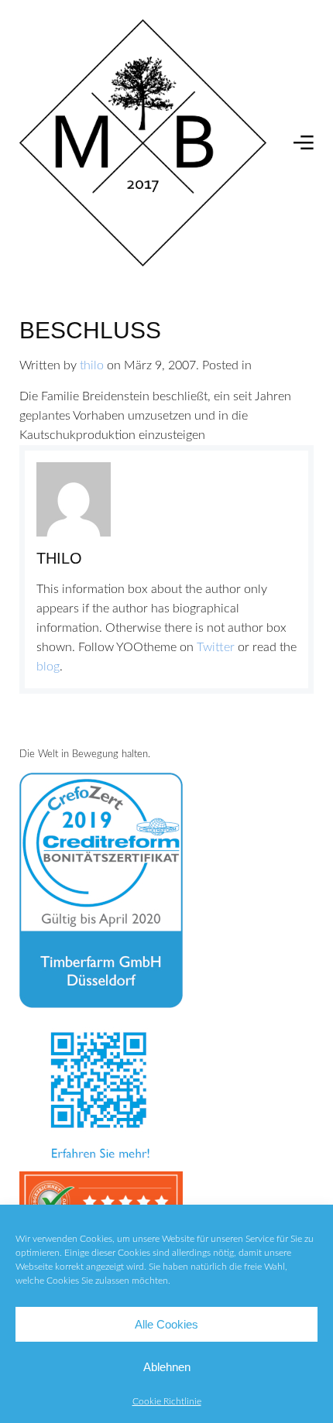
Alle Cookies (166, 1324)
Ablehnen (167, 1366)
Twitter (216, 647)
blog (48, 666)
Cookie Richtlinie (166, 1401)
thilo (92, 365)
